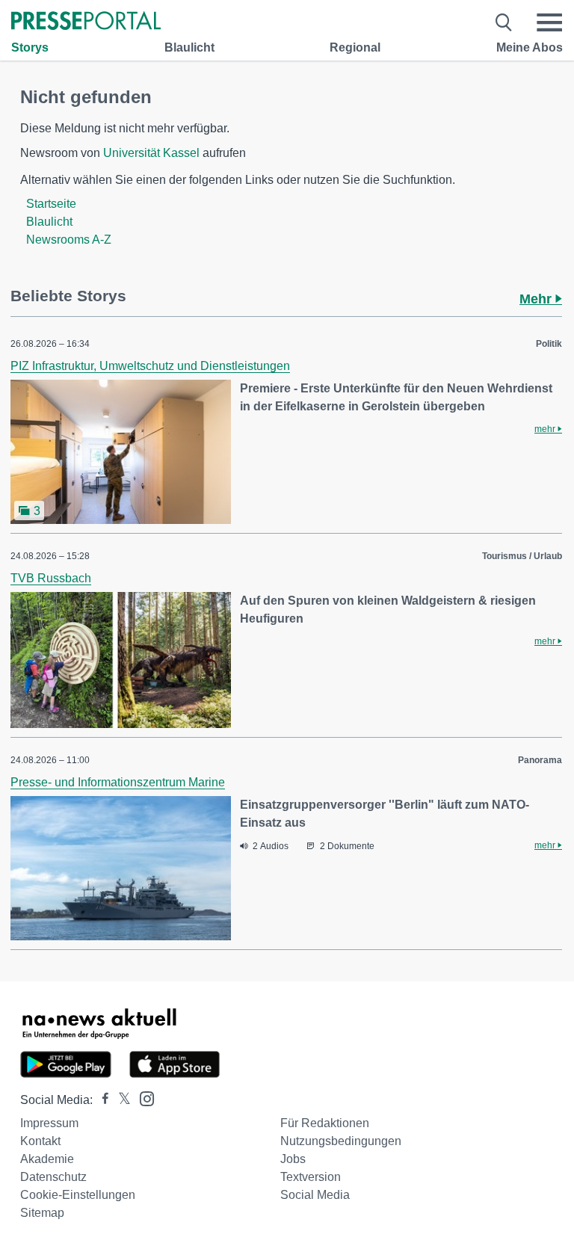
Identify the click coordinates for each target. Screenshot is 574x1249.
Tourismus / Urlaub (522, 556)
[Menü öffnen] (549, 22)
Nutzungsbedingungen (340, 1141)
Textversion (310, 1177)
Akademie (47, 1159)
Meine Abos (529, 47)
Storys (30, 47)
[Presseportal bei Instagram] (142, 1097)
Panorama (540, 760)
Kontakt (40, 1141)
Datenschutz (53, 1177)
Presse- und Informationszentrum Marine (117, 782)
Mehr (537, 299)
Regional (355, 47)
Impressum (49, 1123)
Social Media (315, 1194)
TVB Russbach (50, 578)
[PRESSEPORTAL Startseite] (86, 22)
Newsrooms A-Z (68, 239)
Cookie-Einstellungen (77, 1194)
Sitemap (42, 1212)
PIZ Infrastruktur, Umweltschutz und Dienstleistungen (150, 366)
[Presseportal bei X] (120, 1100)
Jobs (293, 1159)
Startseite (51, 203)
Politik (549, 344)
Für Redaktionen (324, 1123)
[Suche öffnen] (504, 22)
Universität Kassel (151, 153)
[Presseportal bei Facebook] (101, 1100)
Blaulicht (189, 47)
